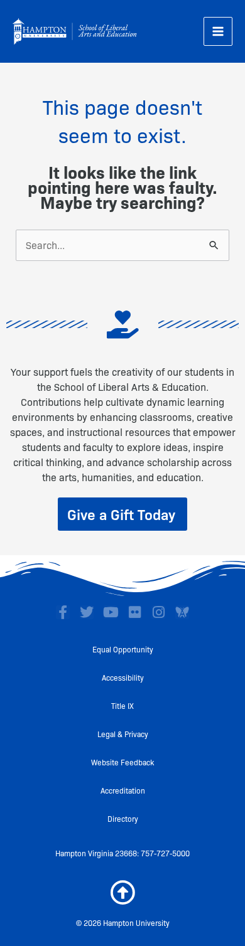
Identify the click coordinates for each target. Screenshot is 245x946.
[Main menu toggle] (218, 31)
